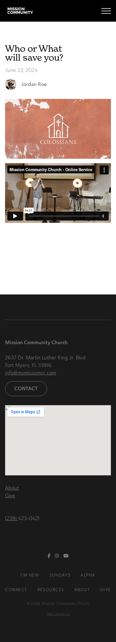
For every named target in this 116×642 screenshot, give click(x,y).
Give (10, 496)
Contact (26, 388)
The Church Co (58, 614)
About (12, 488)
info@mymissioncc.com (30, 373)
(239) (11, 518)
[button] (106, 11)
